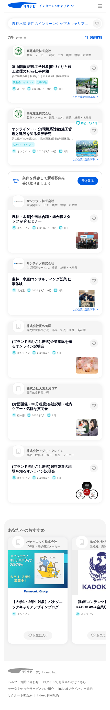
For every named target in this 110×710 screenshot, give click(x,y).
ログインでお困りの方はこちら (64, 682)
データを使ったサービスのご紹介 (31, 689)
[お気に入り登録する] (94, 68)
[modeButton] (56, 6)
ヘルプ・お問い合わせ (23, 682)
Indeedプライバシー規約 (75, 689)
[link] (18, 542)
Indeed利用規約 (48, 695)
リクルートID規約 (20, 695)
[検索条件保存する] (97, 23)
